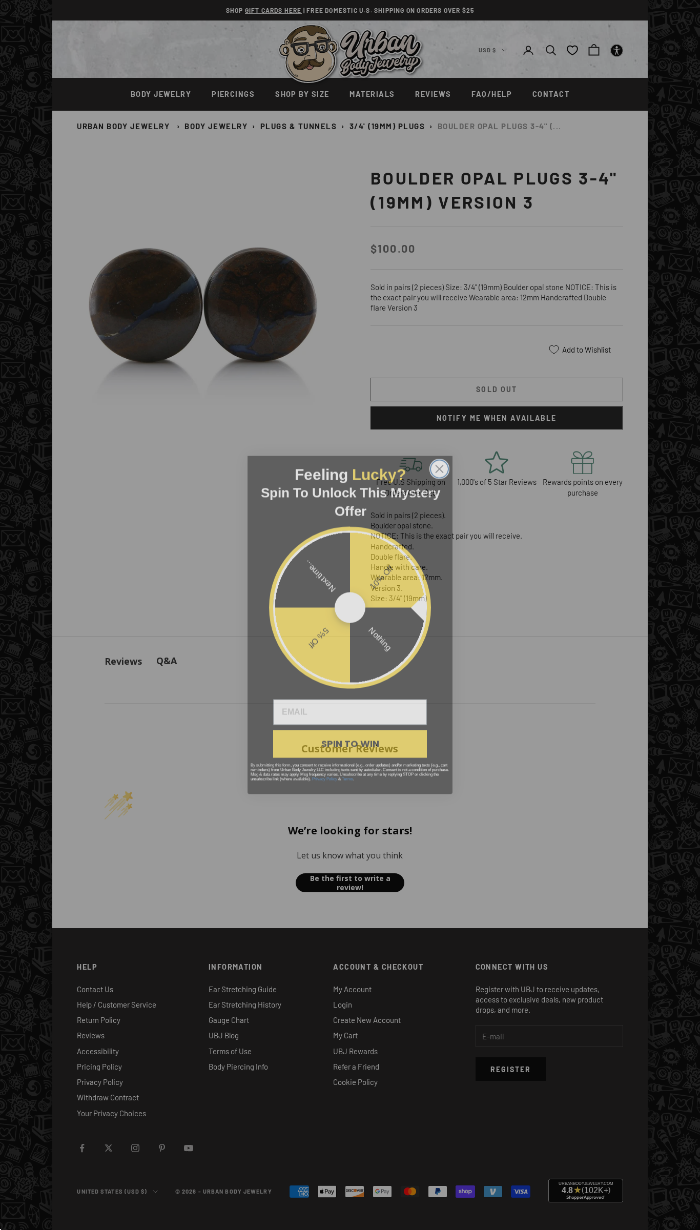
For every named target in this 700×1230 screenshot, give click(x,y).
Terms (347, 769)
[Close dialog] (439, 459)
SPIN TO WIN (350, 733)
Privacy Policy (324, 769)
